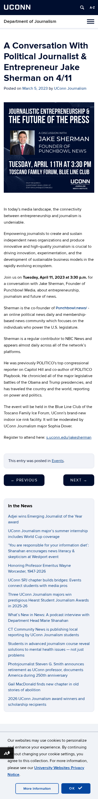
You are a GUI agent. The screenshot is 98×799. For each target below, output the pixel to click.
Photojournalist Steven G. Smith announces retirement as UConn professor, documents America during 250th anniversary (46, 670)
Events (58, 460)
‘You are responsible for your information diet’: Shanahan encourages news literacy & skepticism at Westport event (48, 551)
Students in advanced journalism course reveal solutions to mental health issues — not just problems (49, 649)
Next (78, 480)
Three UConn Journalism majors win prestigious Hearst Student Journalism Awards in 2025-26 (48, 600)
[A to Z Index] (92, 8)
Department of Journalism (30, 21)
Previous (24, 480)
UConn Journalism (70, 88)
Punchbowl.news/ (71, 308)
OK (73, 788)
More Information (37, 788)
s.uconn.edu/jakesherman (68, 437)
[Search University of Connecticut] (82, 8)
